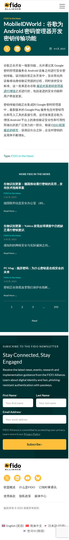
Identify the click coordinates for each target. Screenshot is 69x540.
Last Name (43, 395)
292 (56, 306)
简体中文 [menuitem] (36, 525)
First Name (10, 395)
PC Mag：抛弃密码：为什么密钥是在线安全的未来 (34, 270)
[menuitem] (13, 525)
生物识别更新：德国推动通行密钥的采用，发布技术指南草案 (33, 185)
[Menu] (61, 6)
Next (34, 320)
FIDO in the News (12, 18)
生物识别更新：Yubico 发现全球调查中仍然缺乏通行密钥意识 (33, 227)
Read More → (10, 211)
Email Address (12, 412)
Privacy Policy (32, 434)
